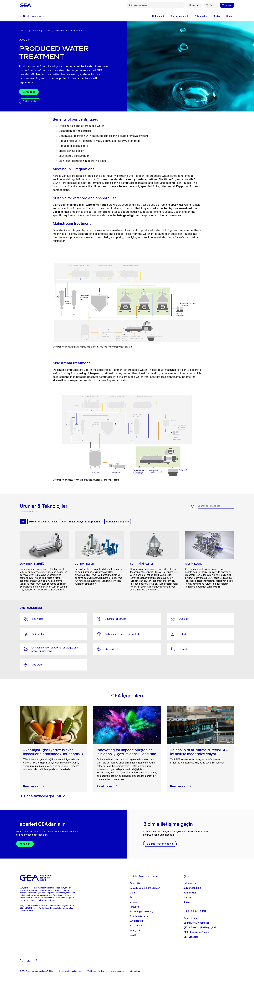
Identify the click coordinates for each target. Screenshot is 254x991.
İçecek (133, 902)
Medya (187, 897)
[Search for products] (194, 506)
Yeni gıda (134, 930)
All (22, 521)
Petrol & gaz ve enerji (30, 30)
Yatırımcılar (189, 892)
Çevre (132, 934)
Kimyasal (134, 906)
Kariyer (187, 902)
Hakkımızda (189, 883)
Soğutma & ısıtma (139, 916)
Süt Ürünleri (136, 925)
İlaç (131, 897)
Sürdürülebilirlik (192, 887)
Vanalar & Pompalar (117, 521)
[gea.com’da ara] (130, 5)
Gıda (132, 892)
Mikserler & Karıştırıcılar (43, 521)
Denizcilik (134, 883)
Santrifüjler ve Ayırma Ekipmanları (81, 521)
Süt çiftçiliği (136, 920)
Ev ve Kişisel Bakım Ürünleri (144, 887)
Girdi (48, 30)
